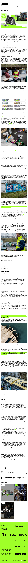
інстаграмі (19, 477)
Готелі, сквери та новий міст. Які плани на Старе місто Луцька (6, 492)
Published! (23, 560)
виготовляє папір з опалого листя (8, 321)
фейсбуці (24, 477)
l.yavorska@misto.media (19, 526)
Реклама (7, 541)
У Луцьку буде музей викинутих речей (6, 260)
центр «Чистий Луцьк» (15, 59)
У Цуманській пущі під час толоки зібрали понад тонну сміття (6, 401)
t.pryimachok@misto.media (6, 530)
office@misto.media (4, 525)
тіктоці (12, 478)
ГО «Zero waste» (12, 358)
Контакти (9, 539)
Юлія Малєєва (5, 473)
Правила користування (16, 560)
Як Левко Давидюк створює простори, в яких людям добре (5, 510)
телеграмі (17, 478)
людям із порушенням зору (18, 540)
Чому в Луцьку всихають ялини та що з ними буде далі (19, 492)
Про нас (4, 539)
